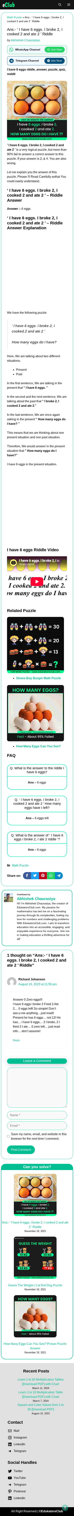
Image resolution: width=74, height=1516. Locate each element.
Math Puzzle (14, 17)
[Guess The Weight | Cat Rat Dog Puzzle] (35, 1258)
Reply (16, 1040)
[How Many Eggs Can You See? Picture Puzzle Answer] (35, 1317)
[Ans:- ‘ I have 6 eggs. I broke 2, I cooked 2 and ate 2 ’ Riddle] (35, 1195)
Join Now (56, 49)
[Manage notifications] (65, 1508)
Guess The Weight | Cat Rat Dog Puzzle (35, 1285)
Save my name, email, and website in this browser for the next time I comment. (39, 1136)
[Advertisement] (37, 272)
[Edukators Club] (8, 4)
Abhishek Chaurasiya (36, 899)
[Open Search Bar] (59, 4)
